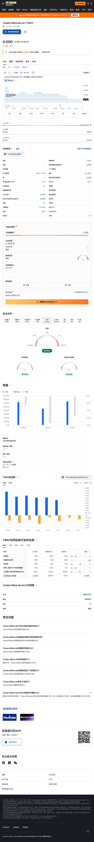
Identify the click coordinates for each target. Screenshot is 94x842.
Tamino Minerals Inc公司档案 (18, 585)
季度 (10, 483)
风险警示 (25, 827)
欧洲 (77, 9)
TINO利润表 (9, 477)
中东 (83, 9)
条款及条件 (6, 827)
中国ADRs (64, 9)
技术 (27, 61)
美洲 (71, 9)
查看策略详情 (46, 52)
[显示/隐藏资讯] (33, 72)
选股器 (11, 9)
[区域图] (9, 72)
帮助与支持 (53, 784)
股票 (4, 9)
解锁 (36, 576)
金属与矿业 (87, 594)
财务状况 (19, 61)
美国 (89, 609)
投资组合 (5, 784)
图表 (11, 61)
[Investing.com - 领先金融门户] (11, 3)
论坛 (34, 61)
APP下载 (5, 779)
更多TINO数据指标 (84, 149)
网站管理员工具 (7, 789)
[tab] (7, 320)
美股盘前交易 (35, 9)
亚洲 (89, 9)
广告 (50, 779)
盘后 (45, 9)
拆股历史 (25, 67)
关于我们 (52, 775)
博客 (3, 775)
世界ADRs (53, 9)
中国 (18, 9)
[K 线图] (5, 72)
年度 (4, 483)
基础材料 (88, 599)
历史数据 (16, 67)
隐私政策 (16, 827)
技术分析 (7, 313)
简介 (9, 67)
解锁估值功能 (84, 125)
